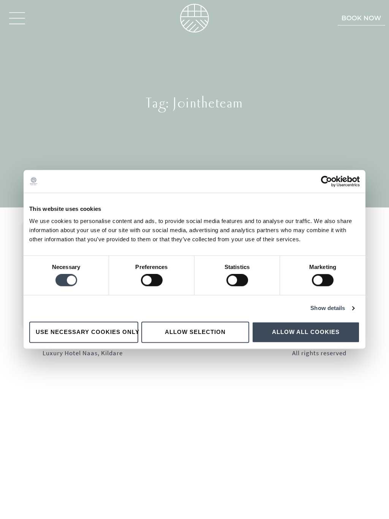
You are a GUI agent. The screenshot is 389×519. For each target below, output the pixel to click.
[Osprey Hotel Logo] (194, 18)
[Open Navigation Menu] (17, 18)
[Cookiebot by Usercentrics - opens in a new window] (326, 181)
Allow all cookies (306, 332)
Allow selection (195, 332)
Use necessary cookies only (87, 332)
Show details (327, 308)
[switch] (152, 280)
